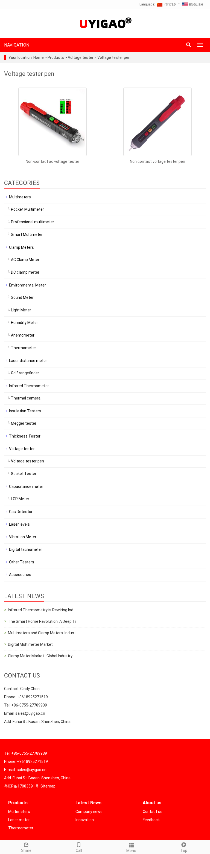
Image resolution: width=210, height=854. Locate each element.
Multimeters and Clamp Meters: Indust (42, 633)
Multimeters (20, 197)
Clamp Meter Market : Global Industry (40, 656)
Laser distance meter (28, 360)
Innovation (84, 820)
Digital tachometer (25, 549)
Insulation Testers (25, 411)
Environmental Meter (27, 285)
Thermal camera (25, 398)
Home (38, 57)
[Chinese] (166, 4)
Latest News (88, 802)
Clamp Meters (21, 247)
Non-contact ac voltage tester (52, 161)
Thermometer (23, 348)
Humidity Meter (24, 322)
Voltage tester (80, 57)
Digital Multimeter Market (30, 644)
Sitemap (48, 786)
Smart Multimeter (27, 234)
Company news (89, 811)
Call (79, 850)
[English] (192, 4)
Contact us (152, 811)
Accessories (20, 574)
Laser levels (19, 524)
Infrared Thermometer (29, 386)
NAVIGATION (16, 45)
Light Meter (21, 310)
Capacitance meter (26, 486)
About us (152, 802)
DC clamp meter (25, 272)
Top (183, 850)
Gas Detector (21, 511)
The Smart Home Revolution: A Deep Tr (42, 621)
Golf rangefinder (25, 373)
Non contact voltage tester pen (157, 161)
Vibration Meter (22, 537)
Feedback (151, 820)
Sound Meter (22, 297)
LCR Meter (20, 499)
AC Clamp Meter (25, 259)
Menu (131, 851)
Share (26, 850)
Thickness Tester (24, 436)
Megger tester (23, 423)
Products (56, 57)
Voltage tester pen (113, 57)
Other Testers (21, 562)
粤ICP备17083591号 (21, 786)
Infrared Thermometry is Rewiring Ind (40, 610)
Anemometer (22, 335)
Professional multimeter (32, 222)
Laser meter (19, 820)
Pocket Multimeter (27, 209)
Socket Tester (23, 473)
